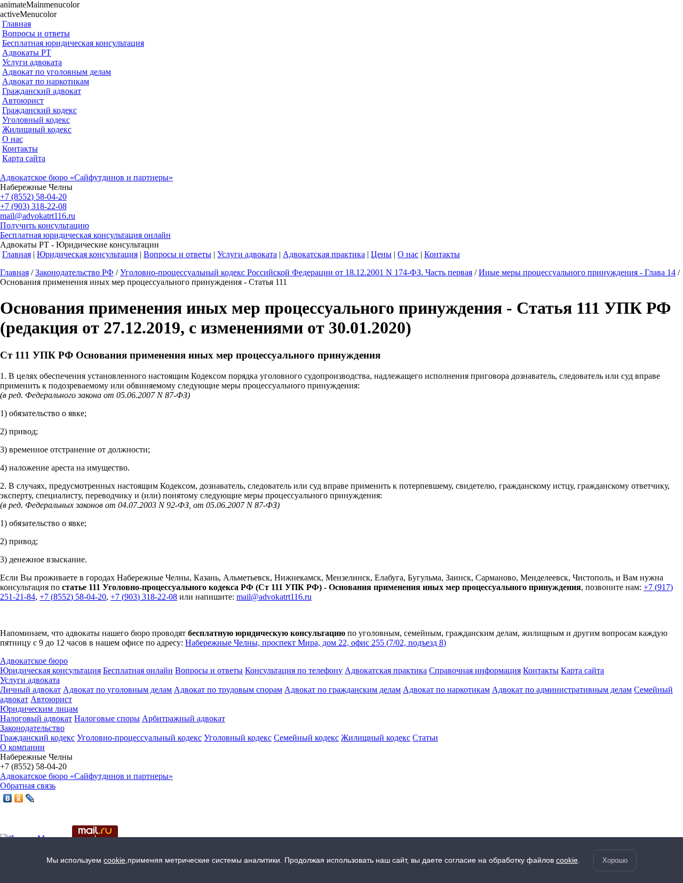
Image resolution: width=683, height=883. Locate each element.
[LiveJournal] (30, 798)
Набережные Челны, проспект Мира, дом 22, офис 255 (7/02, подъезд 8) (315, 642)
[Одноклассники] (19, 798)
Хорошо (615, 860)
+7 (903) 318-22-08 (33, 206)
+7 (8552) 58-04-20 (33, 196)
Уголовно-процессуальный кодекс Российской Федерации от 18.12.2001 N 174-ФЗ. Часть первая (296, 272)
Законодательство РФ (74, 272)
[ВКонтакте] (7, 798)
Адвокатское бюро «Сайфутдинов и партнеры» (86, 177)
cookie (114, 860)
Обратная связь (27, 785)
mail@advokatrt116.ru (37, 215)
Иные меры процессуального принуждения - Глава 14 (577, 272)
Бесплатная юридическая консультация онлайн (85, 235)
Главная (14, 272)
